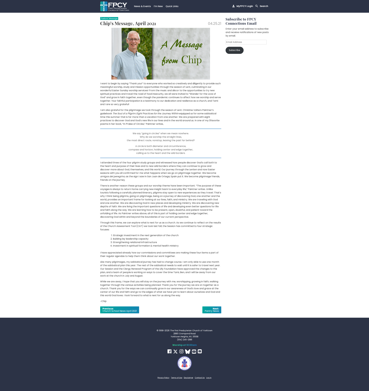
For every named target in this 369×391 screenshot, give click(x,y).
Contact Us (200, 377)
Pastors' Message (109, 18)
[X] (175, 351)
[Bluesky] (187, 351)
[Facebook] (169, 351)
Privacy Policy (163, 377)
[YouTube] (194, 351)
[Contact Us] (199, 351)
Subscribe (234, 50)
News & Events (142, 6)
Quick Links (172, 6)
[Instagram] (181, 351)
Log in (208, 377)
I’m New (158, 6)
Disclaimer (188, 377)
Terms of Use (176, 377)
